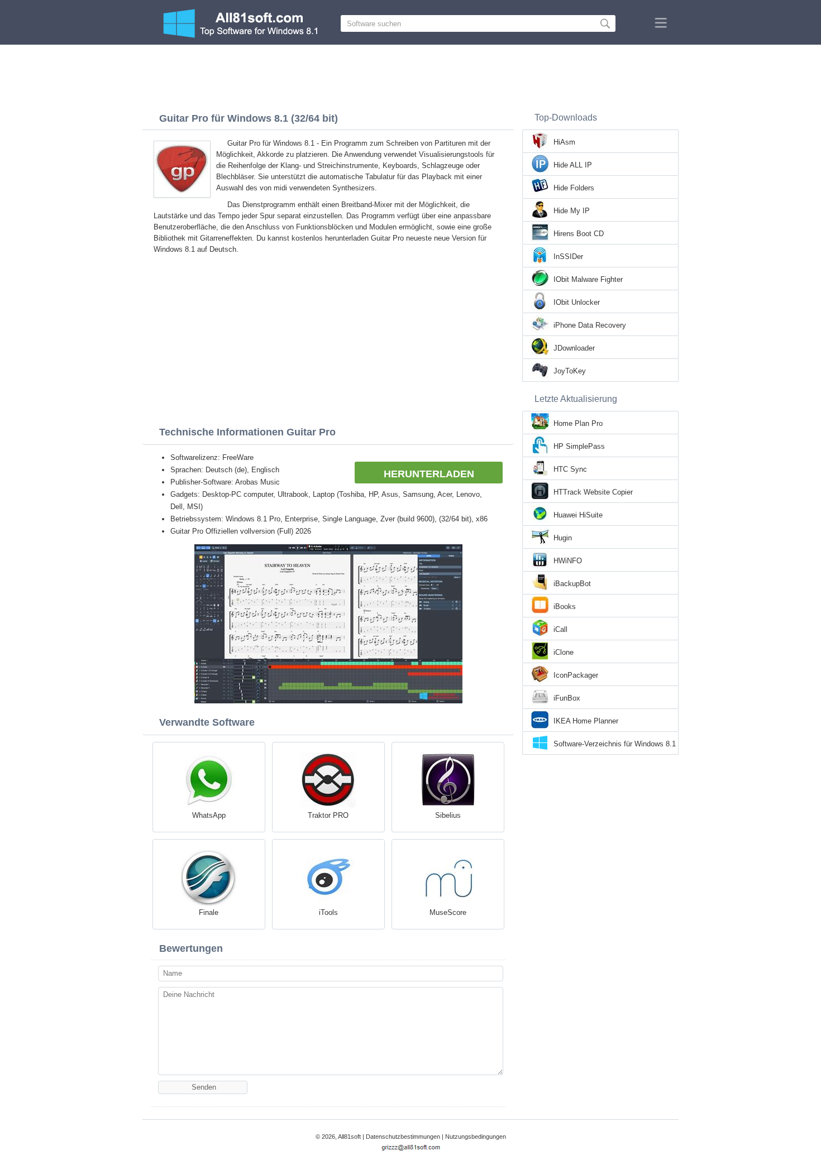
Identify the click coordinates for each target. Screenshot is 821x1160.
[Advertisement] (410, 75)
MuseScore (447, 912)
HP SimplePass (579, 446)
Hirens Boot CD (578, 233)
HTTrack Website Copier (593, 492)
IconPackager (575, 675)
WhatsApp (209, 815)
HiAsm (564, 142)
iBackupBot (572, 583)
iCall (560, 629)
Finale (208, 912)
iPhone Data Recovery (589, 325)
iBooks (564, 606)
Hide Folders (573, 188)
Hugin (562, 538)
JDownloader (574, 348)
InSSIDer (568, 256)
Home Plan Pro (578, 423)
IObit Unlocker (576, 302)
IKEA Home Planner (585, 721)
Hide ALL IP (572, 165)
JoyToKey (569, 371)
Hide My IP (571, 211)
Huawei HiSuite (578, 515)
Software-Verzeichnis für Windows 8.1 (614, 744)
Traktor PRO (328, 815)
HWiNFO (567, 561)
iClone (563, 652)
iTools (328, 912)
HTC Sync (570, 469)
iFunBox (566, 698)
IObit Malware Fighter (588, 279)
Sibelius (448, 815)
